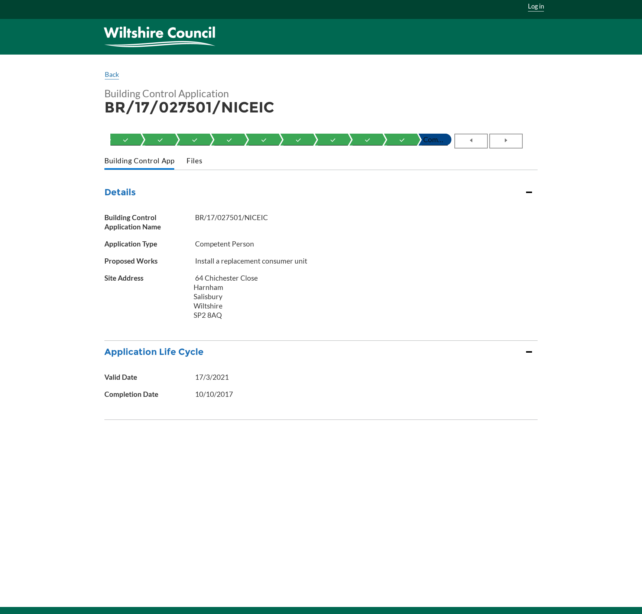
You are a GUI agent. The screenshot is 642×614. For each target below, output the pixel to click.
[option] (125, 140)
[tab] (139, 161)
